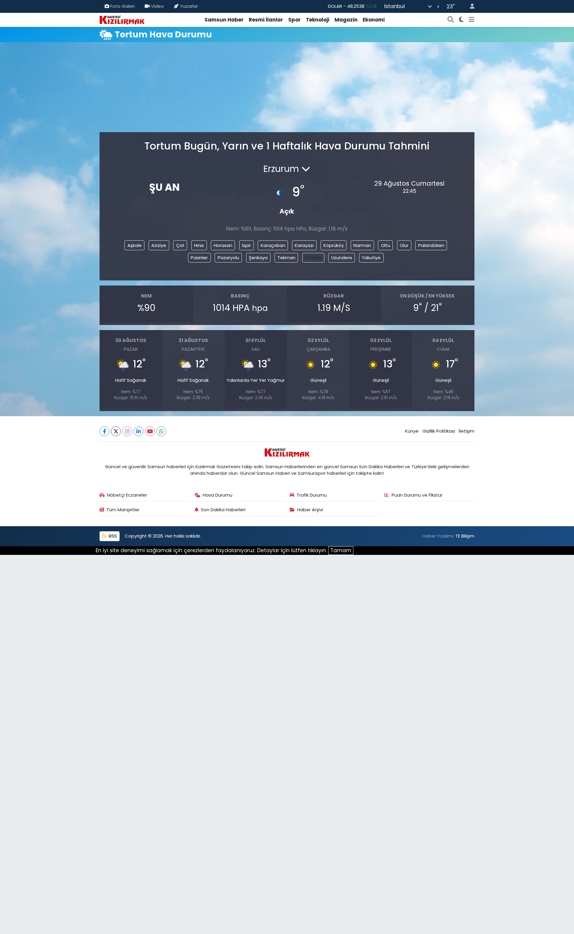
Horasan (223, 245)
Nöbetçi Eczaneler (127, 495)
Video (157, 6)
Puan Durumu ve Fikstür (417, 495)
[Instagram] (127, 431)
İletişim (466, 431)
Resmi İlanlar (266, 19)
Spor (294, 19)
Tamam (340, 550)
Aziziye (158, 245)
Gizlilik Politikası (438, 431)
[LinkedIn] (139, 431)
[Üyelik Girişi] (469, 6)
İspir (246, 245)
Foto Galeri (122, 6)
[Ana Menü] (471, 20)
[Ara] (451, 20)
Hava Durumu (217, 495)
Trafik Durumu (312, 495)
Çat (180, 245)
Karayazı (304, 245)
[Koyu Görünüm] (461, 20)
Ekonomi (374, 19)
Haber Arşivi (310, 509)
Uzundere (341, 257)
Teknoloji (317, 19)
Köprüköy (333, 245)
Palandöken (431, 245)
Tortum (313, 257)
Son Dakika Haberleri (223, 509)
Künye (412, 431)
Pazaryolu (228, 257)
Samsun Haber (224, 19)
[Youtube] (150, 431)
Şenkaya (258, 257)
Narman (362, 245)
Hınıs (199, 245)
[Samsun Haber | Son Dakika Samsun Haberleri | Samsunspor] (122, 19)
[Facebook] (104, 431)
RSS (112, 536)
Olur (404, 245)
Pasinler (199, 257)
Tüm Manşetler (123, 509)
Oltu (385, 245)
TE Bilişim (464, 536)
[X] (116, 431)
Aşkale (134, 245)
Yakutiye (371, 257)
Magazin (346, 19)
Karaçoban (273, 245)
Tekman (286, 257)
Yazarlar (189, 6)
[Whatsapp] (161, 431)
